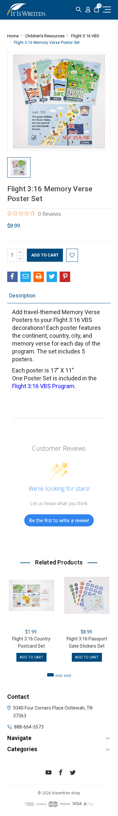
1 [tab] (50, 674)
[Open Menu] (106, 9)
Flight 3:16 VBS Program (43, 386)
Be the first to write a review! (59, 520)
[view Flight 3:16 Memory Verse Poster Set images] (19, 167)
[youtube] (48, 773)
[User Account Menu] (88, 9)
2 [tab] (59, 675)
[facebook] (61, 773)
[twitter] (73, 773)
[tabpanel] (31, 617)
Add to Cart (31, 657)
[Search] (78, 9)
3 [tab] (67, 675)
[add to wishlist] (72, 255)
